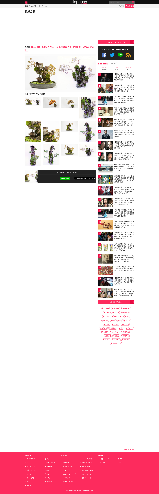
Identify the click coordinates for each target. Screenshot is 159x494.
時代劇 (128, 320)
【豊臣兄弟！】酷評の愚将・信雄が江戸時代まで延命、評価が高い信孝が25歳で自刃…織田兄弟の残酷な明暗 (124, 156)
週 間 (116, 68)
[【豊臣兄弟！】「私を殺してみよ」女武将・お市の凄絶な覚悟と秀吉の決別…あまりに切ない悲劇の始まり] (105, 202)
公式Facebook (104, 55)
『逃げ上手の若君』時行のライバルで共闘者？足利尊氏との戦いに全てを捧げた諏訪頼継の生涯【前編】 (124, 99)
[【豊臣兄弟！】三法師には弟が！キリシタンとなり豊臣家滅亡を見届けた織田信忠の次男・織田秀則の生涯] (105, 89)
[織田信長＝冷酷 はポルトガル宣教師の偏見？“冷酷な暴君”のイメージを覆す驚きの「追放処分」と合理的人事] (105, 259)
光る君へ (117, 340)
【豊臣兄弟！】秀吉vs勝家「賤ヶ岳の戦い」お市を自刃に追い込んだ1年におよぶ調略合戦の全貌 (124, 77)
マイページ (66, 470)
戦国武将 (126, 312)
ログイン (121, 6)
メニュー (26, 2)
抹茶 (121, 328)
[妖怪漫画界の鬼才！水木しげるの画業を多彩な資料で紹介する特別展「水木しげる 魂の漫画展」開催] (105, 180)
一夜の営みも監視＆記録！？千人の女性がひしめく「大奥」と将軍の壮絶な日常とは (124, 268)
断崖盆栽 (30, 11)
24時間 (104, 68)
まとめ (47, 459)
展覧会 (117, 336)
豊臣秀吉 (108, 336)
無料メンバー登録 (87, 470)
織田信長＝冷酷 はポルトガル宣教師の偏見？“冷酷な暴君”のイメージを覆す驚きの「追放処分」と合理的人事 (124, 258)
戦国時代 (116, 309)
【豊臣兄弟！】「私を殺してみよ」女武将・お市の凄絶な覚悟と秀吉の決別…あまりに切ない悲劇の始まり (124, 201)
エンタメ (48, 478)
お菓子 (106, 320)
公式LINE (120, 55)
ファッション (31, 466)
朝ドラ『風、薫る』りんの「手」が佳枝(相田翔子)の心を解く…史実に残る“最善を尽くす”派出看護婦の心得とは (124, 293)
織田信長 (126, 324)
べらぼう (116, 324)
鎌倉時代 (126, 336)
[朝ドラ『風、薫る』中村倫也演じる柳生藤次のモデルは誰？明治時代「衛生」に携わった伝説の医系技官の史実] (105, 123)
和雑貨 (47, 470)
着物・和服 (48, 466)
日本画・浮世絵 (50, 463)
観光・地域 (30, 478)
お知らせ (66, 463)
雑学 (128, 316)
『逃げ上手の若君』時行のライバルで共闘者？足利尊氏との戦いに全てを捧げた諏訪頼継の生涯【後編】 (124, 213)
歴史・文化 (48, 482)
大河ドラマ (126, 309)
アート (29, 463)
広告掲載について (69, 466)
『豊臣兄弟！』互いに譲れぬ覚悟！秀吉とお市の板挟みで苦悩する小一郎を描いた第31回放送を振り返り (124, 235)
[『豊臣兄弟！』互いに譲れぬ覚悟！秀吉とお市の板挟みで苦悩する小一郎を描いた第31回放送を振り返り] (105, 236)
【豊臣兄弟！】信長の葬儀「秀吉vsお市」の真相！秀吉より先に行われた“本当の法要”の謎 (124, 145)
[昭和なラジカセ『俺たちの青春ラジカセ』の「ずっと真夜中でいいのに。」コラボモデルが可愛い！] (105, 168)
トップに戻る (130, 449)
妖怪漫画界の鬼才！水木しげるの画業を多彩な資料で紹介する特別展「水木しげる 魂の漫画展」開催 (124, 179)
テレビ (107, 324)
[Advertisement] (42, 29)
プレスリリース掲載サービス (115, 42)
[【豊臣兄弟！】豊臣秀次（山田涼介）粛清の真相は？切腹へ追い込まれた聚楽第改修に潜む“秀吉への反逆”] (105, 191)
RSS (128, 55)
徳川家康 (113, 328)
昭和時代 (107, 340)
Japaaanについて (87, 463)
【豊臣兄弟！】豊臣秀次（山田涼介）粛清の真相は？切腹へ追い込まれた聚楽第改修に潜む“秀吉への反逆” (124, 190)
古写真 (29, 485)
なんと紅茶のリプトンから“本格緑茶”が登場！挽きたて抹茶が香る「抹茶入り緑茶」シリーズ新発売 (124, 247)
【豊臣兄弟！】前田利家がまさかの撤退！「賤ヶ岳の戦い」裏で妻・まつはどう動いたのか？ (124, 281)
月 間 (128, 68)
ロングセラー (109, 316)
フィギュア (115, 332)
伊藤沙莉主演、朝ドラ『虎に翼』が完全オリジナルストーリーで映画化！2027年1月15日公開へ (124, 133)
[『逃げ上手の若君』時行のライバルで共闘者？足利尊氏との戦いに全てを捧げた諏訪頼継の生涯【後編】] (105, 214)
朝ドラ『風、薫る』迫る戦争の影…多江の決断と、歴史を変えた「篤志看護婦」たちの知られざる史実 (124, 111)
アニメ (117, 312)
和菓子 (47, 474)
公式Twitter (112, 55)
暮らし (29, 482)
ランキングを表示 (116, 302)
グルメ (29, 474)
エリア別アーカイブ (69, 474)
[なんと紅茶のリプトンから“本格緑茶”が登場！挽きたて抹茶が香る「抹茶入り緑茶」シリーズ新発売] (105, 248)
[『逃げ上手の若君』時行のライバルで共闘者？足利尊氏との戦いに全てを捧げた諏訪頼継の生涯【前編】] (105, 100)
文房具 (106, 332)
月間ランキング (68, 482)
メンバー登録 (129, 6)
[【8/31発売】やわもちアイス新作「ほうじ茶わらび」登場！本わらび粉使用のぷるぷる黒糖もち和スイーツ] (105, 225)
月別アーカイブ (86, 474)
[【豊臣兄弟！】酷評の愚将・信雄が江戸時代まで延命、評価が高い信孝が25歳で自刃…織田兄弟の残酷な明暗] (105, 157)
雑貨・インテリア (32, 470)
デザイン (130, 328)
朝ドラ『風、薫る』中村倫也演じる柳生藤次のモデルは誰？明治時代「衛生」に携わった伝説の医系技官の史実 (124, 122)
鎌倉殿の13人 (117, 344)
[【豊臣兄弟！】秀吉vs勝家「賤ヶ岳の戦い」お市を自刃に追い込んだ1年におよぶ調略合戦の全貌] (105, 78)
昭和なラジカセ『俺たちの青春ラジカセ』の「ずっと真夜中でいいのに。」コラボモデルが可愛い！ (124, 167)
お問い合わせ (86, 466)
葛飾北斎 (126, 340)
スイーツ (120, 316)
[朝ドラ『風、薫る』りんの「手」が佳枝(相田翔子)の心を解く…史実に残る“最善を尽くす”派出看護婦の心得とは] (105, 293)
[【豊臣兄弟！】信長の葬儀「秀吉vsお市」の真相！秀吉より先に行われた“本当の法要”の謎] (105, 146)
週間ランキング (86, 478)
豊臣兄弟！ (126, 332)
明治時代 (104, 328)
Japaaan (79, 2)
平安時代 (108, 312)
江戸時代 (107, 309)
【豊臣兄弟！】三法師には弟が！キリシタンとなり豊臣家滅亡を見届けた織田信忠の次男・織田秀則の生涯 (124, 88)
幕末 (113, 320)
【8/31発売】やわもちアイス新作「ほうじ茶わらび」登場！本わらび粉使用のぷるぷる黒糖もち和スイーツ (124, 224)
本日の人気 (66, 478)
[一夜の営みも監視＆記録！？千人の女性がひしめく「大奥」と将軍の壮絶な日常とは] (105, 271)
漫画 (120, 320)
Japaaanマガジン (87, 459)
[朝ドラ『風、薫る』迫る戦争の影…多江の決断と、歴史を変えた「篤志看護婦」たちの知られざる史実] (105, 112)
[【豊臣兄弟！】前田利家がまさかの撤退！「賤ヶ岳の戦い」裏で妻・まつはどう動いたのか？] (105, 282)
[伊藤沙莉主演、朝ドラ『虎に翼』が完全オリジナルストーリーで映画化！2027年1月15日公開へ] (105, 134)
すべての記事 (31, 459)
